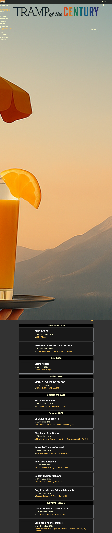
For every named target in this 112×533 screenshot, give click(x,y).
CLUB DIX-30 (41, 331)
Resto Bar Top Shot (45, 400)
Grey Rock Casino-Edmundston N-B (54, 490)
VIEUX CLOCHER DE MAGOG (50, 382)
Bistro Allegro (42, 363)
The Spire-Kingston (45, 461)
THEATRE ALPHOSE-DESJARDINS (53, 345)
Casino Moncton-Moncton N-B (51, 508)
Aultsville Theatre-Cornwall (49, 447)
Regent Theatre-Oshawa (48, 475)
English (103, 2)
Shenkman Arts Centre (47, 433)
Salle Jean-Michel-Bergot (48, 522)
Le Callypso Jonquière (47, 418)
